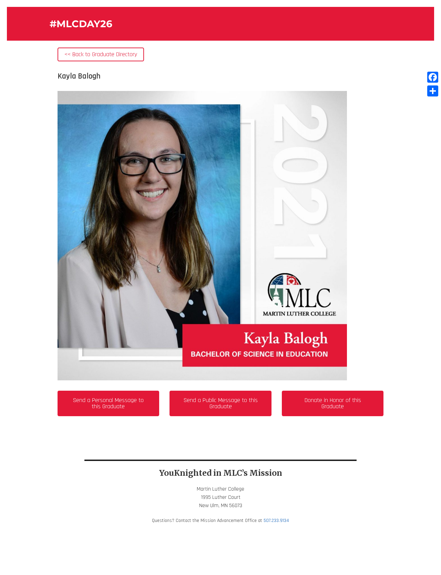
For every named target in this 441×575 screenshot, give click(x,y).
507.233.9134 (276, 520)
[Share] (433, 91)
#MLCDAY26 (81, 24)
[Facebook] (433, 77)
